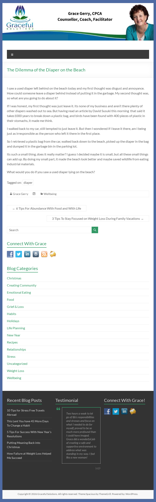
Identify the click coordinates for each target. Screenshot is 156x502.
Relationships (16, 349)
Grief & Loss (15, 306)
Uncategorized (17, 363)
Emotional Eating (19, 292)
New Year (13, 335)
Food (10, 299)
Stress (11, 356)
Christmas (14, 278)
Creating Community (21, 285)
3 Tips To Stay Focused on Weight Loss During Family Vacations (98, 218)
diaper (28, 182)
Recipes (12, 342)
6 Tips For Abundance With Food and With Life (46, 208)
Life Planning (16, 328)
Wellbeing (50, 194)
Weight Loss (15, 371)
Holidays (13, 321)
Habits (11, 314)
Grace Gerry (20, 194)
